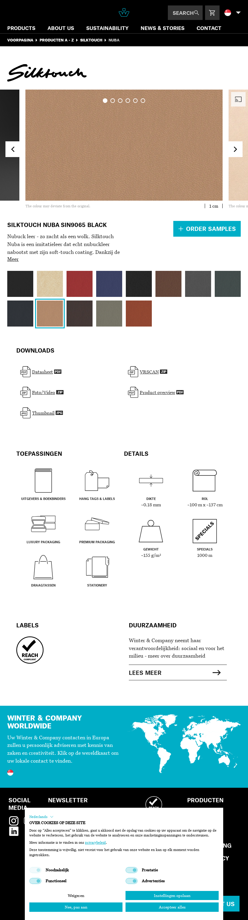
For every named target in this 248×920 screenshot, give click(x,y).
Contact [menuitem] (209, 28)
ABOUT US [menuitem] (60, 28)
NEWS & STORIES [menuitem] (162, 28)
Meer (13, 258)
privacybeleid (95, 842)
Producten (205, 800)
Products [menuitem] (21, 28)
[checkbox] (35, 870)
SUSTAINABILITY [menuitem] (107, 28)
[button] (41, 816)
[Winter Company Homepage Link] (123, 12)
